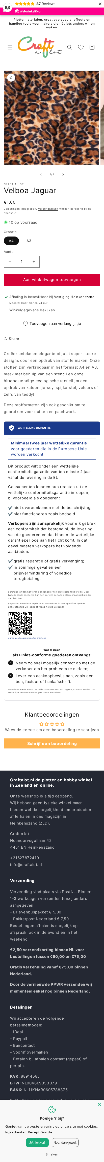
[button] (10, 47)
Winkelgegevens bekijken (32, 310)
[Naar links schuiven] (40, 174)
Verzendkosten (48, 208)
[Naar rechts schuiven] (63, 174)
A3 (29, 241)
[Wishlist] (80, 47)
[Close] (99, 1104)
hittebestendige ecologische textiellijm (41, 380)
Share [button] (14, 338)
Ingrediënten (16, 1132)
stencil (60, 374)
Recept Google (40, 1132)
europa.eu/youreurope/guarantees (27, 638)
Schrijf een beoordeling (52, 743)
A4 (11, 241)
